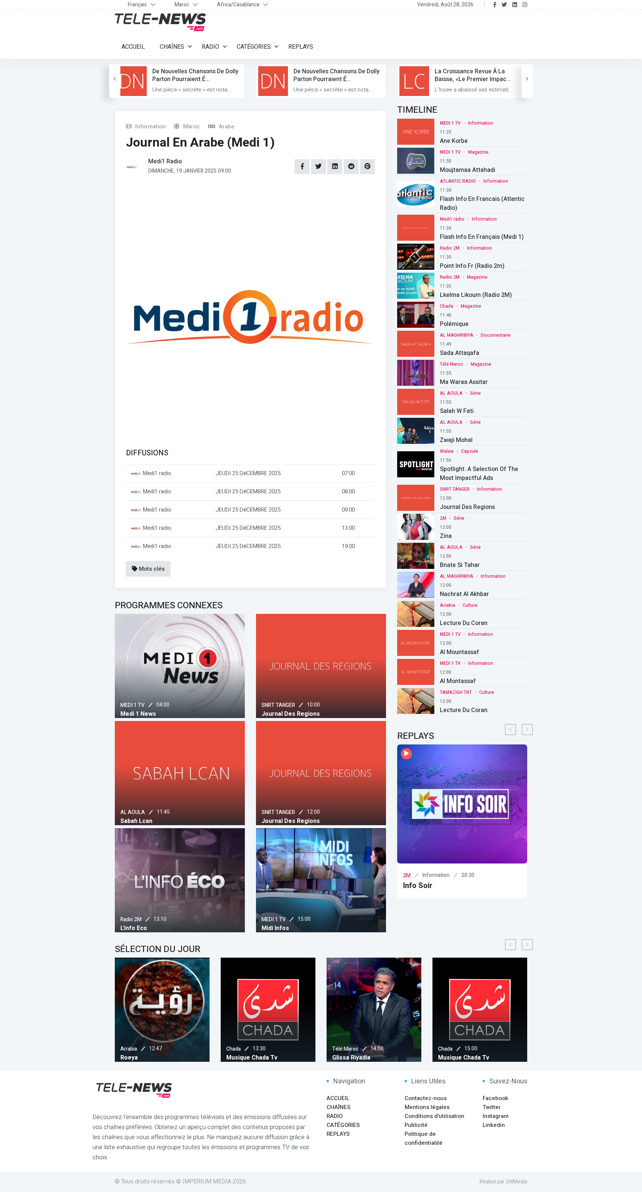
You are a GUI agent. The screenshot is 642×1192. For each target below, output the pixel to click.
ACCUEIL (133, 46)
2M (443, 518)
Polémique (454, 324)
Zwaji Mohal (456, 440)
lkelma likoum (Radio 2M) (476, 295)
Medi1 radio (452, 219)
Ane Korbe (454, 141)
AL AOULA (132, 812)
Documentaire (495, 335)
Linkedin (494, 1125)
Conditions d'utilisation (434, 1116)
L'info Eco (133, 928)
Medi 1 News (138, 713)
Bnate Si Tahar (460, 565)
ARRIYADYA (531, 1049)
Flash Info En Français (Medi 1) (482, 237)
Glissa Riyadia (324, 1057)
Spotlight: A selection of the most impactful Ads (479, 474)
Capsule (469, 451)
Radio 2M (131, 919)
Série (475, 393)
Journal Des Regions (291, 713)
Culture (470, 605)
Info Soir (400, 885)
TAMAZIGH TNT (456, 692)
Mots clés (151, 569)
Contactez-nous (426, 1098)
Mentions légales (427, 1107)
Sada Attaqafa (459, 353)
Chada (446, 306)
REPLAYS (300, 46)
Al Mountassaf (459, 652)
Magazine (478, 152)
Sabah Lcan (136, 821)
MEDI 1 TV (132, 705)
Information (480, 123)
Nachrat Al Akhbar (464, 594)
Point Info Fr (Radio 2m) (472, 266)
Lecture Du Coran (463, 623)
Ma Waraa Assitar (464, 382)
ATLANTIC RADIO (458, 181)
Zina (446, 536)
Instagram (496, 1116)
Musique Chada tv (224, 1057)
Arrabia (447, 605)
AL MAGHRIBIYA (456, 335)
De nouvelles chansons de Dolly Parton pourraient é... (195, 75)
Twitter (492, 1107)
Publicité (416, 1125)
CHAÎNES (172, 46)
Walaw (447, 451)
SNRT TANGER (278, 705)
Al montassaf (458, 681)
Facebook (495, 1098)
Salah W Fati (457, 411)
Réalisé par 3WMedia (503, 1182)
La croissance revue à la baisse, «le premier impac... (473, 75)
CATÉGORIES (254, 46)
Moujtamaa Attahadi (467, 170)
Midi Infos (275, 928)
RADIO (210, 46)
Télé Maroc (451, 364)
